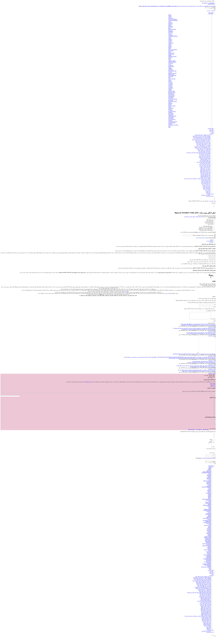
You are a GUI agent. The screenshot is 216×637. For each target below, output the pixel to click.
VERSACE (170, 120)
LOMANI (170, 90)
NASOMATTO (171, 96)
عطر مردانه (211, 130)
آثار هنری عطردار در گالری (205, 177)
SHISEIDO (170, 112)
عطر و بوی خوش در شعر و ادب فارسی (203, 143)
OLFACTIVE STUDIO (172, 99)
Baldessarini (170, 23)
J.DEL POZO (170, 69)
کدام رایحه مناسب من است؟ (205, 166)
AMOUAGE (170, 18)
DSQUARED (170, 50)
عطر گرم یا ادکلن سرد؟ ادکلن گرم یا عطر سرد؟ (201, 136)
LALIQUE (170, 83)
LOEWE (209, 534)
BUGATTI (170, 30)
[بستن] (215, 445)
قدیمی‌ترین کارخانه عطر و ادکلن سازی (203, 144)
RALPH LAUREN (171, 105)
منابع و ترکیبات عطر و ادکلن (205, 170)
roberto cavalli (170, 108)
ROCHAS (170, 109)
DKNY (169, 48)
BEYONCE (170, 27)
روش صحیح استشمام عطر (205, 176)
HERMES (170, 68)
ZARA (169, 126)
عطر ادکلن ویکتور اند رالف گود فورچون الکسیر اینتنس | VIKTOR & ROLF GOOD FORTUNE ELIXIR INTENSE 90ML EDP (192, 358)
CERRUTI (170, 39)
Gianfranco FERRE (171, 60)
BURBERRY (170, 31)
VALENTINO (171, 118)
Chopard (169, 41)
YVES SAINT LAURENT (206, 566)
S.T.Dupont (170, 110)
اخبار (212, 132)
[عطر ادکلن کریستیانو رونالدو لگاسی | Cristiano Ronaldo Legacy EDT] (197, 365)
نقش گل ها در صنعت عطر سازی (204, 151)
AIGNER (170, 15)
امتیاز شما (213, 310)
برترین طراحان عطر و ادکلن (205, 171)
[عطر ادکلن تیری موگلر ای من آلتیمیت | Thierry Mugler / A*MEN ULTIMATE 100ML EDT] (197, 369)
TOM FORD (170, 114)
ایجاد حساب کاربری (205, 458)
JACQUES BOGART (207, 518)
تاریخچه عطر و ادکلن (206, 186)
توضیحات (211, 239)
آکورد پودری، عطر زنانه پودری (204, 165)
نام (215, 304)
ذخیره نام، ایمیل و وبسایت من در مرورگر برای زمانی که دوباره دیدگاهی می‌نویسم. (199, 308)
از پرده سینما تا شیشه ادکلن (205, 159)
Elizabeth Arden (208, 502)
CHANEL (170, 40)
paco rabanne (170, 100)
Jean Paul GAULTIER (172, 73)
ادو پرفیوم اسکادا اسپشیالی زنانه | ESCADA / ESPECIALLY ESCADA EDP (201, 362)
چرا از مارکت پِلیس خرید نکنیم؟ (204, 157)
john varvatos (170, 76)
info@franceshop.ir (211, 4)
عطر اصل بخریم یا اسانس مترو (204, 156)
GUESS (169, 67)
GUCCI (169, 64)
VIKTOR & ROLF (171, 122)
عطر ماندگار (208, 192)
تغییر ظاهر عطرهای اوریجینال (204, 160)
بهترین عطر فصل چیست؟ (205, 180)
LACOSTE (170, 82)
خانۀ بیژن (127, 291)
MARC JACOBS (171, 91)
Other (169, 127)
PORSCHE (170, 103)
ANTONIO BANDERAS (173, 20)
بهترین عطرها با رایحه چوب (205, 173)
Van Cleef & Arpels (171, 119)
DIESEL (170, 47)
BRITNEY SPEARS (172, 29)
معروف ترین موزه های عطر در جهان (203, 145)
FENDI (169, 58)
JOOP (169, 77)
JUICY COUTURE (172, 78)
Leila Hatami (170, 87)
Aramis (169, 21)
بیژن (214, 286)
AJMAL (169, 16)
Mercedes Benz (171, 93)
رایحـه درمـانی (207, 190)
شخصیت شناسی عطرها (205, 179)
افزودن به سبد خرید (212, 237)
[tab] (106, 239)
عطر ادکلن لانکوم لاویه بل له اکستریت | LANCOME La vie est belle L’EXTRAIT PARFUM (199, 329)
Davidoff (170, 46)
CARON (170, 37)
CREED (169, 45)
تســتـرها (211, 131)
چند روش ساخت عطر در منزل (204, 164)
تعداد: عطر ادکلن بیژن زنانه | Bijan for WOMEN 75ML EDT (205, 235)
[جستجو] (215, 9)
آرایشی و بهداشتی (209, 193)
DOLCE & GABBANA (172, 49)
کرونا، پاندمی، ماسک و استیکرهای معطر (203, 141)
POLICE (170, 102)
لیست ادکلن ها (210, 128)
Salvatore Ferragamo (172, 111)
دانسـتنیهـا (211, 133)
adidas (169, 14)
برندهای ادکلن (210, 13)
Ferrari (169, 59)
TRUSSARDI (170, 117)
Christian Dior (170, 42)
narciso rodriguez (171, 95)
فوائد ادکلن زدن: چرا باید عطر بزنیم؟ (203, 149)
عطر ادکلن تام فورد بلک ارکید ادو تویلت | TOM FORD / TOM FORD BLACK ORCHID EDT (198, 325)
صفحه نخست (210, 12)
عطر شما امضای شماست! (205, 175)
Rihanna (209, 550)
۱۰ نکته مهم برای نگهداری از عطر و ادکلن (202, 140)
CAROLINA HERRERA (173, 36)
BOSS (169, 28)
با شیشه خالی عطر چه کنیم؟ (205, 163)
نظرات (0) (211, 241)
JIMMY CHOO (171, 74)
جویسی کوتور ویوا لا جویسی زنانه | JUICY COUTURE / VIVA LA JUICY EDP (201, 333)
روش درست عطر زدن (206, 185)
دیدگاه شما (213, 318)
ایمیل (215, 306)
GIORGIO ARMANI (207, 510)
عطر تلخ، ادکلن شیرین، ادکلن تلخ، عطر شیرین (201, 138)
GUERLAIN (170, 65)
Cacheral (170, 33)
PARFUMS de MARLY (172, 101)
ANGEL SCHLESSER (172, 19)
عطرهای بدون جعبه (206, 189)
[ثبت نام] (213, 5)
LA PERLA (170, 86)
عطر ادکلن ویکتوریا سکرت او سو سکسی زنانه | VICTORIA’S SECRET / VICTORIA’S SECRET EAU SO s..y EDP (194, 353)
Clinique (169, 43)
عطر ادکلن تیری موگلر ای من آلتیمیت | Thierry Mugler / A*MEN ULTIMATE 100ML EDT (199, 371)
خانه (215, 201)
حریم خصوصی (213, 385)
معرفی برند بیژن (209, 240)
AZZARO (170, 22)
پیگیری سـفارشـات (209, 196)
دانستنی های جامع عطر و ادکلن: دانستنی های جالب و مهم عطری (198, 152)
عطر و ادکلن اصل (87, 381)
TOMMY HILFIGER (207, 558)
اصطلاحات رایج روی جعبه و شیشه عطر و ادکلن (201, 137)
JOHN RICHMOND (172, 75)
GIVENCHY (170, 63)
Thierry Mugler (171, 113)
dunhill (169, 51)
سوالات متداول (213, 383)
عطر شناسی (208, 191)
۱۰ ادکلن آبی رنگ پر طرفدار (205, 167)
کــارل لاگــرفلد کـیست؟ (205, 183)
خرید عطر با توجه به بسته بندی (204, 154)
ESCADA (170, 57)
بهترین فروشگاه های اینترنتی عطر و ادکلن (202, 147)
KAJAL (209, 526)
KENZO (170, 81)
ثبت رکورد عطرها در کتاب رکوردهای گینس (202, 134)
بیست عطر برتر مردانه (206, 184)
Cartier (169, 38)
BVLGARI (170, 32)
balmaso (169, 24)
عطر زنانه (211, 129)
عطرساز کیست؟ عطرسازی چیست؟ (203, 162)
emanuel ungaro (171, 54)
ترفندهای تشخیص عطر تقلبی (205, 158)
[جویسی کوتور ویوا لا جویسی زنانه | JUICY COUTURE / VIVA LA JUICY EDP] (202, 332)
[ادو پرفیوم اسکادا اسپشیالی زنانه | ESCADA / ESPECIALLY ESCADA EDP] (204, 361)
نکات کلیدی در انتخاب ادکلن (205, 172)
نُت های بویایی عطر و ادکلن (205, 169)
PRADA (170, 104)
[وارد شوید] (214, 5)
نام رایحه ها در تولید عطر (205, 182)
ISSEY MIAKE (171, 66)
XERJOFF (170, 123)
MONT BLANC (171, 94)
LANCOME (170, 84)
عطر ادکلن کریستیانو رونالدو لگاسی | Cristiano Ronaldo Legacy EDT (203, 366)
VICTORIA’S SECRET (172, 121)
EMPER (169, 55)
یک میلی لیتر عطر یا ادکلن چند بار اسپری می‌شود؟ (201, 139)
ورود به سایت (198, 458)
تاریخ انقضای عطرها (206, 188)
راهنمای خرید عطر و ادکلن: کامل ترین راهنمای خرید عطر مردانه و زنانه (197, 178)
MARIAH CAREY (171, 92)
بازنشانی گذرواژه (212, 458)
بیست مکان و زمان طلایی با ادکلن (204, 150)
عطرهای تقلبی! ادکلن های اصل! (204, 153)
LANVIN (170, 85)
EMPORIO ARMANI (172, 56)
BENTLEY (170, 25)
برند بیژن (166, 293)
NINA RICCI (208, 542)
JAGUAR (170, 72)
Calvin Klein (170, 34)
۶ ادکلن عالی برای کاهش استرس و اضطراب (202, 146)
